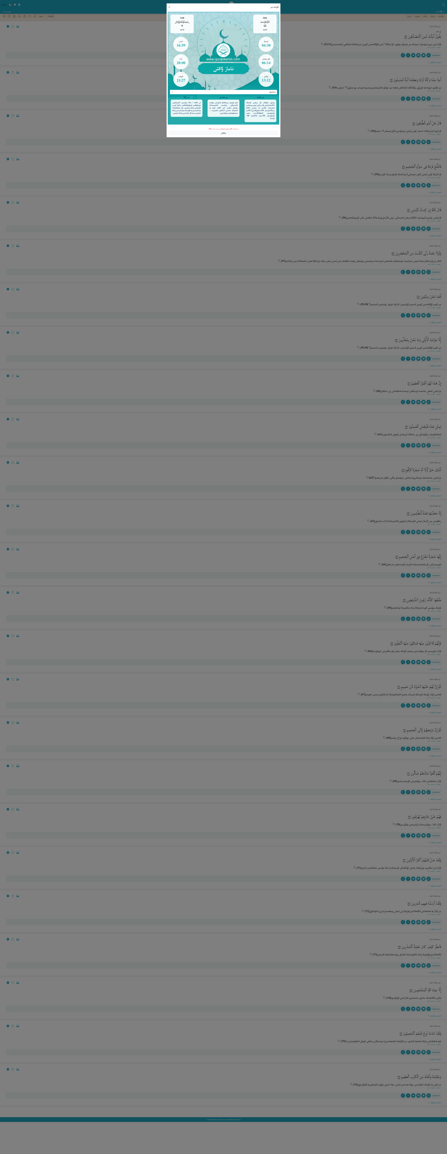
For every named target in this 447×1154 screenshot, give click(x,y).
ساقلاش (223, 133)
